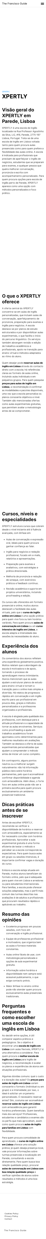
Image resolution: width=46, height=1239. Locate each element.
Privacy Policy (11, 1216)
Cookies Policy (12, 1213)
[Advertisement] (23, 46)
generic (6, 91)
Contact (8, 1219)
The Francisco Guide (14, 3)
